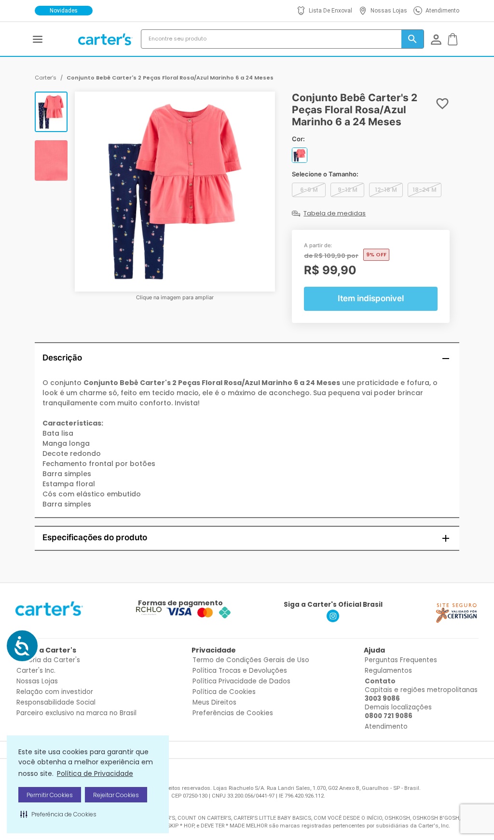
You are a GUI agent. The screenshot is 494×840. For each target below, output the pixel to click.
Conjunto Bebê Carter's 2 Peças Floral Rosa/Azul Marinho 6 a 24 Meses (170, 77)
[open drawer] (37, 39)
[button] (58, 814)
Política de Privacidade (95, 773)
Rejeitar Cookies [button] (116, 795)
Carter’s (45, 77)
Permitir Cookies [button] (50, 795)
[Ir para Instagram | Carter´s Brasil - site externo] (333, 619)
